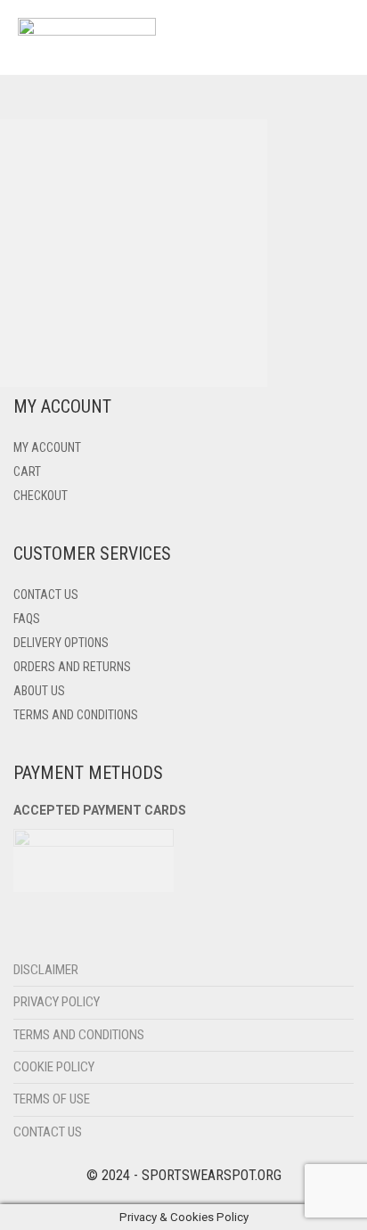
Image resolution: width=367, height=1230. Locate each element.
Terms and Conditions (75, 715)
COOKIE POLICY (53, 1067)
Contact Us (45, 594)
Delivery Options (61, 643)
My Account (47, 447)
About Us (39, 691)
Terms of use (51, 1099)
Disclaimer (45, 970)
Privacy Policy (56, 1002)
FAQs (26, 618)
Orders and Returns (72, 667)
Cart (27, 471)
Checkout (40, 495)
